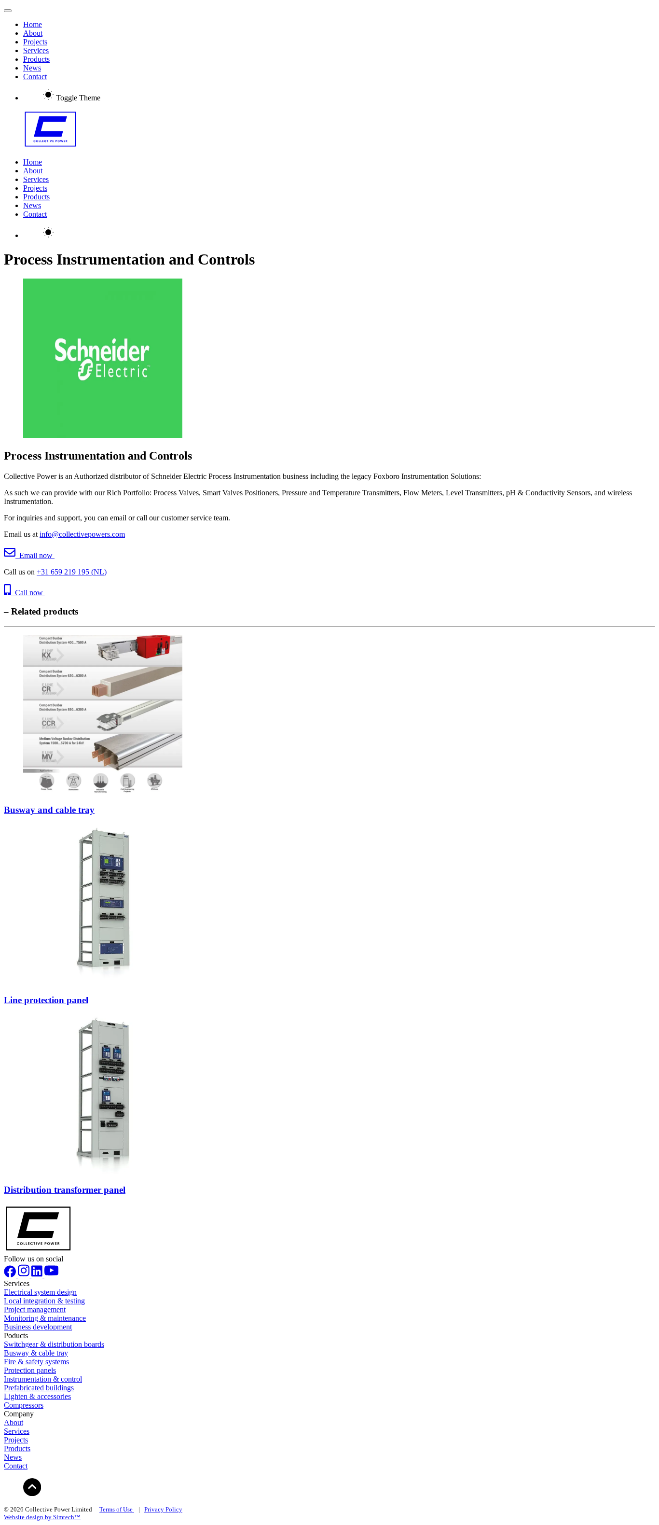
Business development (38, 1327)
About (32, 33)
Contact (35, 76)
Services (36, 50)
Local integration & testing (44, 1301)
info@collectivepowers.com (82, 534)
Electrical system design (40, 1292)
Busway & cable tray (36, 1353)
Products (36, 59)
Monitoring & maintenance (45, 1318)
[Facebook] (11, 1275)
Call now (28, 592)
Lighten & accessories (37, 1396)
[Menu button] (8, 10)
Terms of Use (116, 1509)
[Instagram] (24, 1275)
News (32, 68)
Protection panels (30, 1370)
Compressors (23, 1405)
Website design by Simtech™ (42, 1517)
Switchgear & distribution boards (54, 1344)
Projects (35, 42)
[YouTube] (51, 1275)
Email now (35, 555)
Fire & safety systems (36, 1361)
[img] (32, 1487)
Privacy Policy (163, 1509)
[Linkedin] (37, 1275)
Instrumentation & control (43, 1379)
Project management (35, 1309)
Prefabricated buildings (39, 1388)
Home (32, 24)
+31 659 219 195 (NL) (72, 572)
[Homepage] (329, 130)
